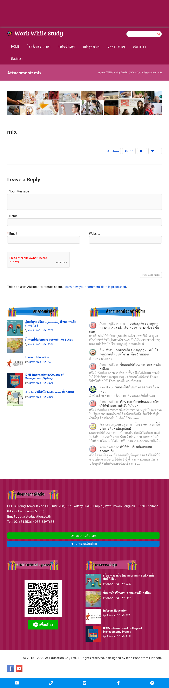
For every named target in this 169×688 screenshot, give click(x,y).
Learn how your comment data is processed (94, 286)
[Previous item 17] (45, 103)
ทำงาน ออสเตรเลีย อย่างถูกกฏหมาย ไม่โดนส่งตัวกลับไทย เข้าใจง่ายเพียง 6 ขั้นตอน (124, 327)
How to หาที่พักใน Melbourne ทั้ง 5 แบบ (49, 392)
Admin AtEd (34, 330)
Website (94, 234)
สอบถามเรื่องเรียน (86, 544)
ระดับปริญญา (66, 46)
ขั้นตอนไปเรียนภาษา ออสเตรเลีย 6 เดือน (49, 339)
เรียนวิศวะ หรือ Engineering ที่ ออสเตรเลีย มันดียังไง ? (50, 323)
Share (115, 151)
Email (13, 234)
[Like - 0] (155, 151)
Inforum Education (37, 357)
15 (132, 151)
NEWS (110, 72)
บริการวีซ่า (139, 46)
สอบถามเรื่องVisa (86, 535)
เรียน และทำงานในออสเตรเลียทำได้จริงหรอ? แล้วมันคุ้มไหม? (129, 404)
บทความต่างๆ (116, 46)
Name (13, 216)
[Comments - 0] (142, 151)
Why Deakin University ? (128, 72)
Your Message (19, 191)
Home (15, 46)
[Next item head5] (123, 103)
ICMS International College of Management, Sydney (44, 376)
